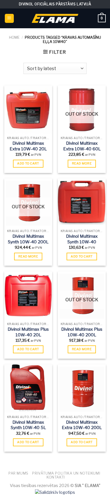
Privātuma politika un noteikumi (66, 473)
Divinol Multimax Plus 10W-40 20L (28, 332)
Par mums (18, 473)
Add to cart (28, 163)
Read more (82, 163)
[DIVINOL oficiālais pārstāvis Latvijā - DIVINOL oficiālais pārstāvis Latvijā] (55, 18)
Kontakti (56, 477)
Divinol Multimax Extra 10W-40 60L (82, 146)
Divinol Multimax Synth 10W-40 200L (28, 239)
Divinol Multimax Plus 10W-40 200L (81, 332)
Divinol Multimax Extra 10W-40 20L (28, 146)
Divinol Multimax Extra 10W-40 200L (82, 425)
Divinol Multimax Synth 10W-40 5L (28, 425)
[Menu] (9, 18)
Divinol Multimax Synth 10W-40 (82, 239)
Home (14, 37)
